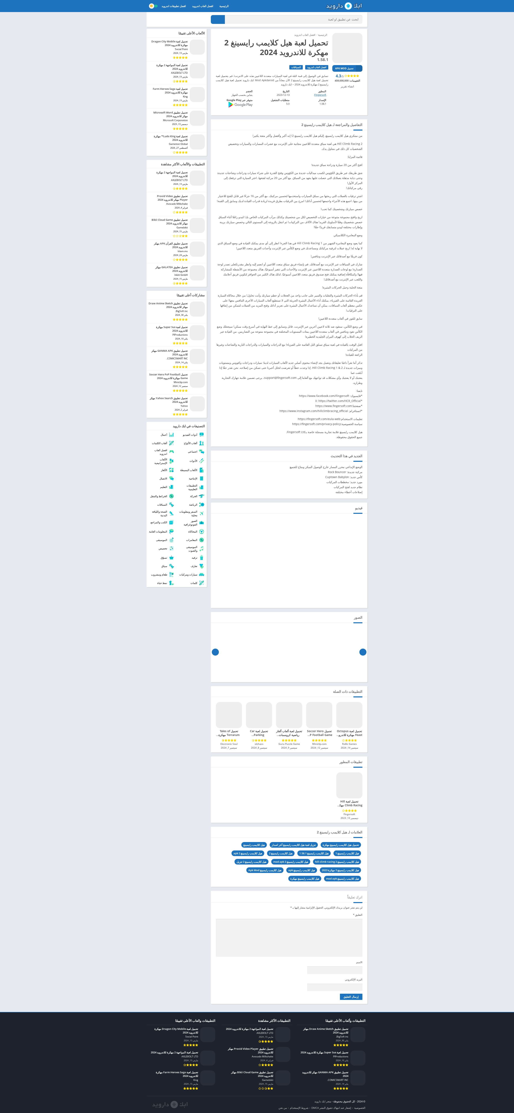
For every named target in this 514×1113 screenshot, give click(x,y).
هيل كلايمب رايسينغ (254, 845)
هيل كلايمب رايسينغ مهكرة (304, 878)
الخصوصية (359, 1108)
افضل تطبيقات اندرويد (174, 6)
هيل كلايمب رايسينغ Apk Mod (264, 870)
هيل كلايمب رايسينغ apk (301, 870)
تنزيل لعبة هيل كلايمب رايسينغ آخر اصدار (294, 845)
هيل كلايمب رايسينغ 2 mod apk (290, 862)
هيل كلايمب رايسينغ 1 (347, 853)
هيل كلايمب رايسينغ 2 (281, 853)
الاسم (359, 962)
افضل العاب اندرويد (202, 6)
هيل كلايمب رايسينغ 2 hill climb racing (337, 862)
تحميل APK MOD (344, 68)
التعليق (357, 915)
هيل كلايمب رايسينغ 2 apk (248, 853)
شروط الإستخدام (299, 1108)
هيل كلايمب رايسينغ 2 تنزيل (251, 862)
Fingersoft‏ (320, 95)
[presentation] (362, 652)
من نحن (282, 1108)
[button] (218, 19)
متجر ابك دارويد (322, 1101)
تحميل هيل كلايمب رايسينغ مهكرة (341, 845)
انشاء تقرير (347, 86)
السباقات (296, 67)
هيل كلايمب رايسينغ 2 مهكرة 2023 (340, 870)
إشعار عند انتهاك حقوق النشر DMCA (331, 1108)
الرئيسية (224, 6)
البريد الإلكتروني (353, 979)
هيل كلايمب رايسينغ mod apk (342, 878)
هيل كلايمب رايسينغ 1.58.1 (314, 853)
